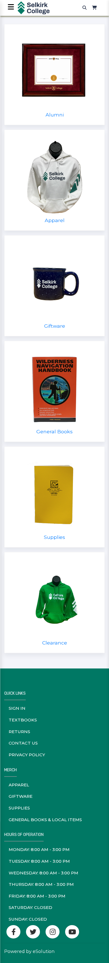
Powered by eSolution (29, 951)
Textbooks (23, 720)
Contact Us (23, 743)
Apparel (55, 220)
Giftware (54, 326)
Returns (19, 731)
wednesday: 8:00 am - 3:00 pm (43, 873)
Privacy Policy (27, 754)
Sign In (17, 708)
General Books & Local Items (45, 819)
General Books (54, 431)
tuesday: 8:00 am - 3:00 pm (39, 861)
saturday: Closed (30, 907)
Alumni (55, 115)
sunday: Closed (28, 919)
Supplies (54, 537)
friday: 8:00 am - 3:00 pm (37, 896)
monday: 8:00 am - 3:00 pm (39, 849)
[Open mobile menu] (10, 7)
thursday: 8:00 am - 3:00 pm (41, 884)
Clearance (54, 643)
